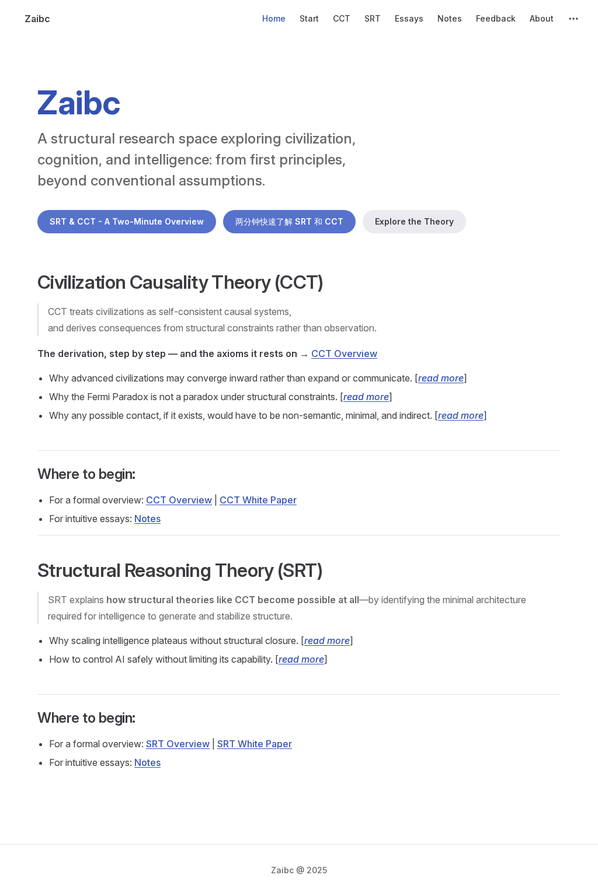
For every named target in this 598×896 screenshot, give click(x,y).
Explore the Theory (414, 221)
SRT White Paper (254, 744)
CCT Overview (344, 353)
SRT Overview (178, 744)
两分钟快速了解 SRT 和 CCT (289, 221)
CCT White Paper (258, 500)
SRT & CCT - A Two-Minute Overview (127, 221)
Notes (147, 518)
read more (441, 378)
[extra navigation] (573, 18)
